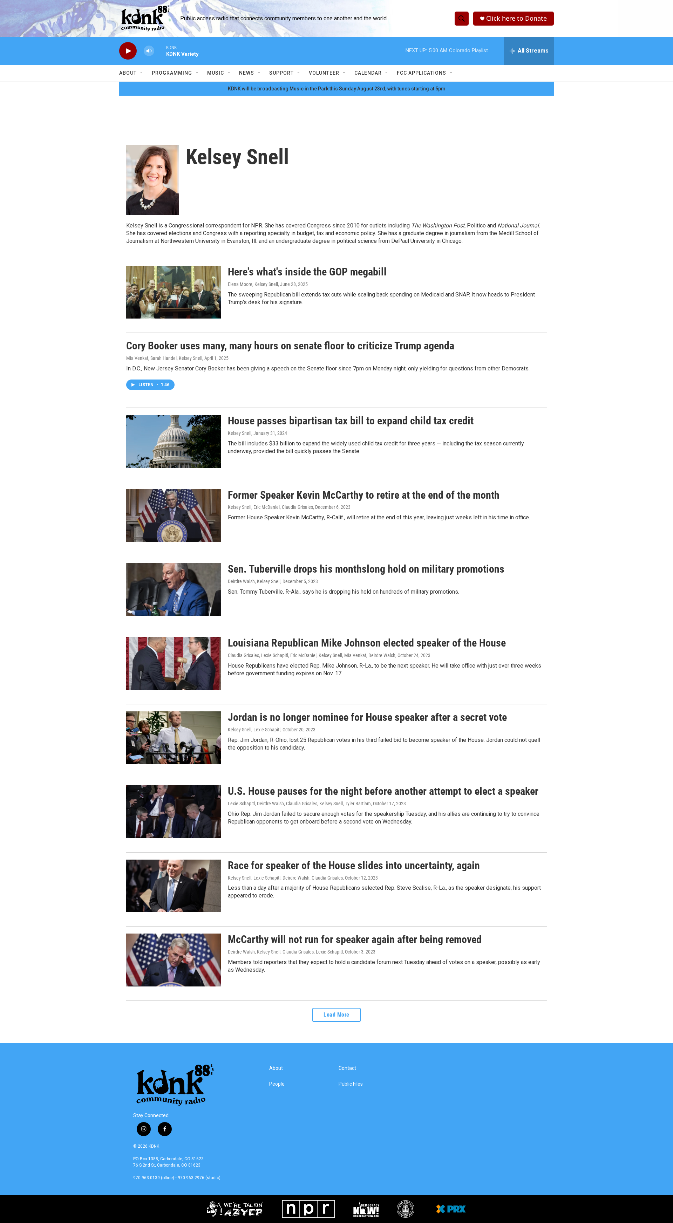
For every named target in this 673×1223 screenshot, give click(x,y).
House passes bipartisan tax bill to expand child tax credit (351, 421)
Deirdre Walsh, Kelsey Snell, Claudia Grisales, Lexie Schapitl (285, 952)
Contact (347, 1068)
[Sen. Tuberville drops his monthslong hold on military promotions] (173, 589)
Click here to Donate (516, 18)
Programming (172, 73)
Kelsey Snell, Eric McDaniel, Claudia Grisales (270, 507)
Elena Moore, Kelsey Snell (253, 284)
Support (281, 73)
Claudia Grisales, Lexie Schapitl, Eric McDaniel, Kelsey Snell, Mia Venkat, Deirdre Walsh (311, 655)
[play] (128, 51)
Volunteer (324, 73)
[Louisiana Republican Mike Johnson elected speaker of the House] (173, 663)
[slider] (160, 50)
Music (215, 73)
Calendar (368, 73)
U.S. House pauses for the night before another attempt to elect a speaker (383, 791)
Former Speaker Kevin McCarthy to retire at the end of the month (363, 495)
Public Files (351, 1084)
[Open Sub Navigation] (142, 73)
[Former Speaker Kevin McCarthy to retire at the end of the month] (173, 515)
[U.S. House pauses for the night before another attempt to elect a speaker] (173, 811)
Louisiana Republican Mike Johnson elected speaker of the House (367, 643)
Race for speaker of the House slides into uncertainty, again (354, 865)
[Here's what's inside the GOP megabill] (173, 292)
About (128, 73)
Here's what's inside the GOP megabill (307, 272)
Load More (336, 1014)
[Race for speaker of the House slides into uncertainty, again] (173, 886)
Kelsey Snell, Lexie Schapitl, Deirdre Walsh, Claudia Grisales (285, 878)
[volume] (149, 51)
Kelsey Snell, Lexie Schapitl (254, 729)
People (277, 1084)
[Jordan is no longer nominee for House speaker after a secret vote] (173, 737)
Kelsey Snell (239, 433)
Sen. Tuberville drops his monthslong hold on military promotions (366, 569)
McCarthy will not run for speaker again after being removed (355, 939)
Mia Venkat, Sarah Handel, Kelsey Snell (164, 358)
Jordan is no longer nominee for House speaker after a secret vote (367, 717)
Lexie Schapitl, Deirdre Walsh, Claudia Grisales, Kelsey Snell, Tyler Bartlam (299, 803)
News (246, 73)
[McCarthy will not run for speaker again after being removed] (173, 960)
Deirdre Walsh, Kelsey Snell (254, 581)
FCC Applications (421, 73)
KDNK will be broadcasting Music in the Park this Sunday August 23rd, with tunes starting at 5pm (337, 88)
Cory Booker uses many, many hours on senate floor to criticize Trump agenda (290, 346)
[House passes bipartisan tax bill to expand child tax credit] (173, 441)
